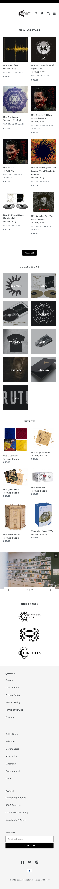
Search (9, 680)
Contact (9, 717)
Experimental (12, 771)
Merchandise (12, 749)
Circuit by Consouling (16, 812)
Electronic (10, 763)
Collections (11, 734)
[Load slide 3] (32, 590)
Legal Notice (12, 687)
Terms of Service (14, 710)
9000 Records (12, 805)
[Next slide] (51, 590)
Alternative (11, 756)
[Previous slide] (8, 590)
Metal (8, 778)
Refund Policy (12, 702)
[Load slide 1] (27, 590)
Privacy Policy (12, 695)
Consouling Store (24, 880)
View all (30, 253)
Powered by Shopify (41, 880)
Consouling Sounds (15, 797)
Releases (10, 741)
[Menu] (54, 13)
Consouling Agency (15, 820)
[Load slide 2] (29, 590)
